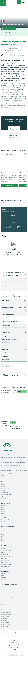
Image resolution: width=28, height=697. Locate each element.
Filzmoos (3, 552)
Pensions (3, 579)
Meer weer (5, 202)
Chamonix (3, 558)
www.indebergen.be (6, 612)
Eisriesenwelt (4, 591)
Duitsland (3, 511)
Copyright (14, 649)
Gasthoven (3, 577)
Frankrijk (3, 507)
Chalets (3, 573)
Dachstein (3, 599)
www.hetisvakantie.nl (6, 626)
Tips (2, 496)
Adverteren (14, 642)
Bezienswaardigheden (6, 494)
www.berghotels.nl (5, 618)
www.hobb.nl (4, 620)
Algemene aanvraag (21, 33)
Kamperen (3, 531)
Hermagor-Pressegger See (7, 564)
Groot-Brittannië (5, 519)
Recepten (3, 539)
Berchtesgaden (5, 560)
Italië (2, 509)
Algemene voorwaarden (14, 645)
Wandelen (3, 529)
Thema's (3, 490)
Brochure (9, 33)
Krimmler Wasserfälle (6, 595)
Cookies (14, 652)
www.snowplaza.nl (5, 616)
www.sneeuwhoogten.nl (6, 622)
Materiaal (3, 541)
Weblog (3, 486)
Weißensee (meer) (5, 556)
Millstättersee (4, 548)
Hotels (2, 575)
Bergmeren (4, 535)
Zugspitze (3, 603)
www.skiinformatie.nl (6, 624)
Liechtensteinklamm (6, 589)
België (2, 513)
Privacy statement (14, 647)
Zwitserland (4, 517)
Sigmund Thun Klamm (6, 593)
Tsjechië (3, 515)
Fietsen (3, 537)
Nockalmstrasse (5, 605)
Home (2, 484)
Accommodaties (5, 492)
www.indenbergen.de (6, 614)
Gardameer (4, 62)
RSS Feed (3, 498)
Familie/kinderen (5, 533)
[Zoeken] (19, 2)
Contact (14, 640)
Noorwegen (4, 521)
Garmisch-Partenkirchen (7, 566)
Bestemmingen (5, 488)
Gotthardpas (4, 587)
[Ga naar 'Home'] (3, 3)
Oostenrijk (3, 505)
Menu (24, 2)
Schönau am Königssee (6, 550)
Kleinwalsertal (4, 554)
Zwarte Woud (4, 562)
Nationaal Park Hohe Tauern (8, 601)
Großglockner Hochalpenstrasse (9, 597)
